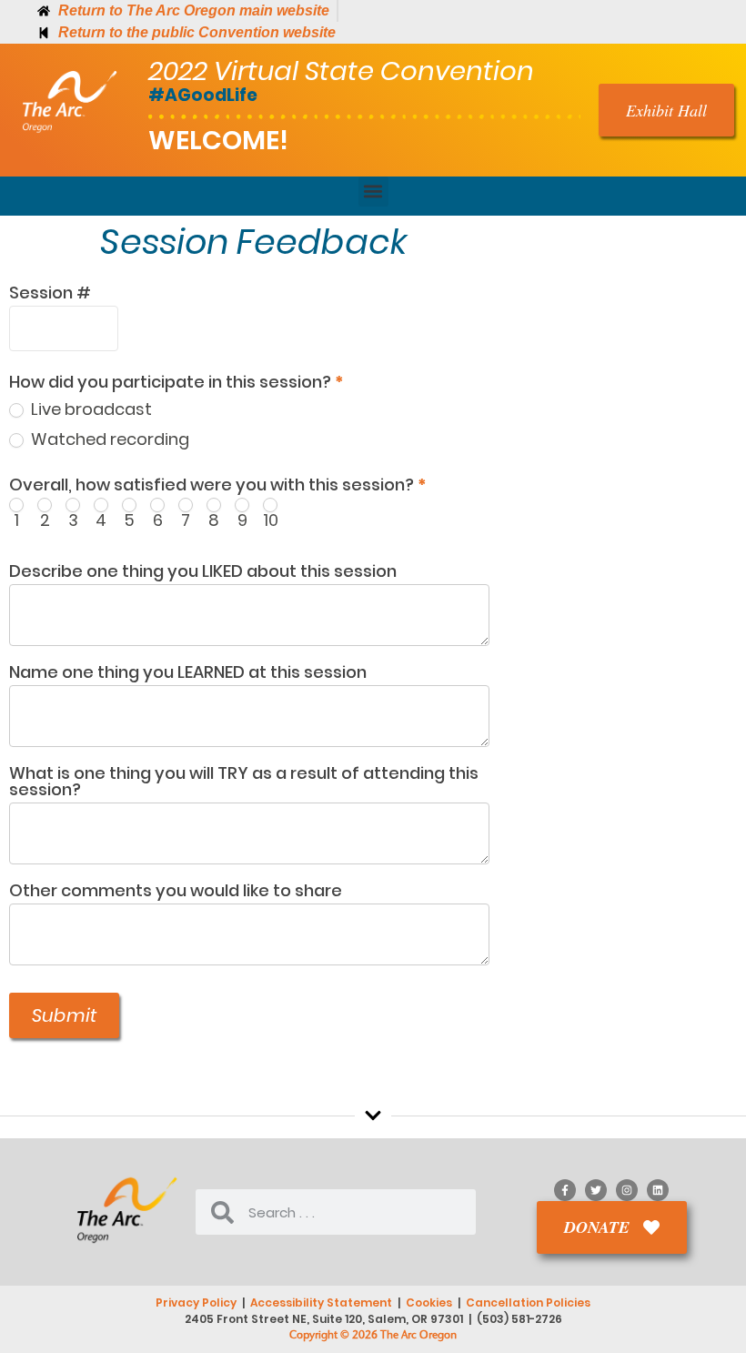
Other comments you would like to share (175, 892)
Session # (50, 294)
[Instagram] (627, 1190)
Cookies (429, 1302)
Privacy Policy (196, 1302)
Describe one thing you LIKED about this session (203, 572)
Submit (64, 1015)
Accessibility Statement (321, 1302)
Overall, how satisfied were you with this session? (218, 486)
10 (270, 519)
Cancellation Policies (528, 1302)
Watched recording (108, 439)
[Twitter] (596, 1190)
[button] (373, 192)
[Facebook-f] (565, 1190)
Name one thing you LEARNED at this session (188, 673)
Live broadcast (89, 409)
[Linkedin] (658, 1190)
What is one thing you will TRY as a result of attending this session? (244, 783)
